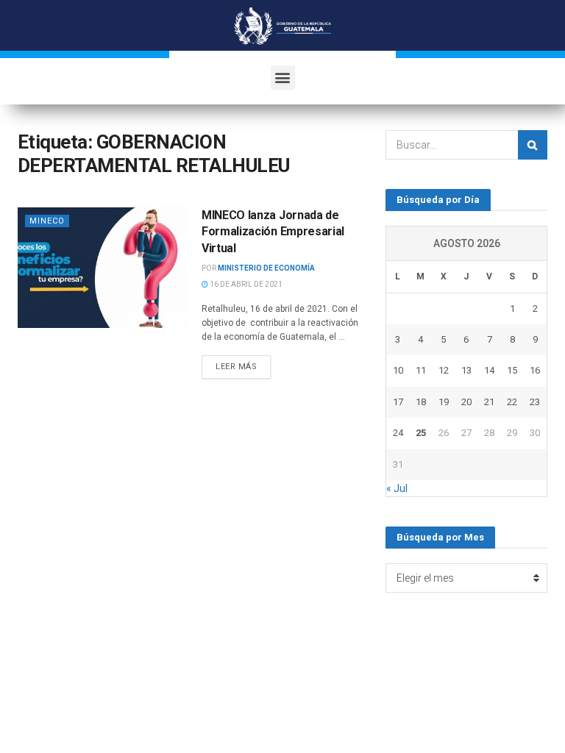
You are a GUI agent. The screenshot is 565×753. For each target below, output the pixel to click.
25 (421, 432)
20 (466, 401)
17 (398, 401)
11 (421, 370)
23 (535, 401)
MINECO (47, 221)
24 (398, 432)
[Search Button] (532, 145)
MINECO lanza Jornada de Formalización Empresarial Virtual (273, 231)
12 (443, 370)
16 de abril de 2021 (245, 284)
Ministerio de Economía (266, 268)
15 (512, 370)
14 (489, 370)
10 (398, 370)
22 (512, 401)
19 (443, 401)
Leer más (236, 366)
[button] (283, 77)
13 (466, 370)
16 (535, 370)
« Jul (397, 488)
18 (421, 401)
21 (489, 401)
